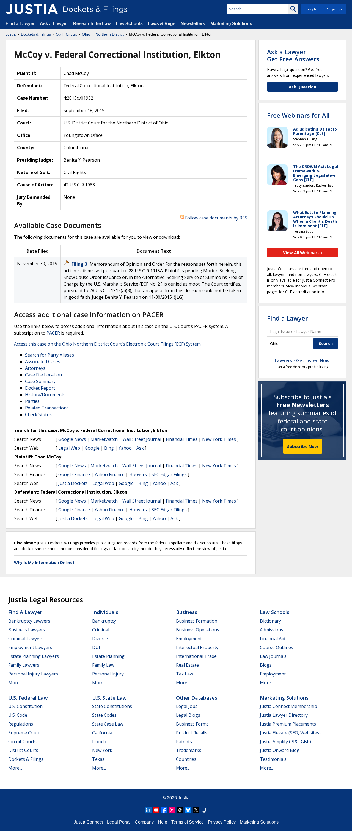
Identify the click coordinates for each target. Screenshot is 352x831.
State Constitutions (112, 706)
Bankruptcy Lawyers (29, 621)
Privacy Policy (222, 822)
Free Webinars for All (298, 115)
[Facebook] (164, 810)
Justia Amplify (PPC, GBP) (285, 741)
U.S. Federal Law (28, 697)
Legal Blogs (188, 715)
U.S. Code (17, 715)
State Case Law (107, 724)
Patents (184, 741)
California (102, 733)
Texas (98, 759)
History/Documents (45, 395)
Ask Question (302, 86)
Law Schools (129, 23)
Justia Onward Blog (279, 750)
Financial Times (181, 439)
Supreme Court (24, 733)
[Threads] (180, 810)
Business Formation (196, 621)
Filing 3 (80, 264)
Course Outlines (276, 647)
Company (144, 822)
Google (92, 448)
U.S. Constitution (25, 706)
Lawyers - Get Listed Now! (303, 360)
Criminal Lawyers (25, 639)
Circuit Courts (22, 741)
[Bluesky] (188, 810)
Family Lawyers (23, 665)
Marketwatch (104, 439)
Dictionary (270, 621)
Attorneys (35, 368)
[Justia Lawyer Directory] (204, 810)
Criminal (100, 630)
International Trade (196, 656)
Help (162, 822)
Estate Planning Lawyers (33, 656)
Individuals (105, 612)
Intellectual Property (197, 647)
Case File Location (43, 375)
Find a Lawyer (20, 23)
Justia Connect (88, 822)
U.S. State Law (109, 697)
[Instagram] (172, 810)
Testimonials (273, 759)
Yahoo (125, 448)
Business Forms (192, 724)
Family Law (103, 665)
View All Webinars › (302, 252)
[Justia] (32, 9)
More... (15, 683)
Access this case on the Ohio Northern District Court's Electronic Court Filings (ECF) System (107, 344)
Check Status (38, 414)
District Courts (23, 750)
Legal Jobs (186, 706)
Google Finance (74, 474)
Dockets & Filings (25, 759)
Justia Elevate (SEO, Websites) (290, 733)
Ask (140, 448)
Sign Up (334, 9)
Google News (72, 439)
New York (102, 750)
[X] (196, 810)
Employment (189, 639)
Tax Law (184, 674)
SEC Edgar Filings (169, 474)
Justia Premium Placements (288, 724)
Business (186, 612)
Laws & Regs (161, 23)
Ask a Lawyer (54, 23)
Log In (312, 9)
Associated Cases (42, 362)
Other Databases (196, 697)
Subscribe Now (302, 446)
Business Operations (197, 630)
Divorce (100, 639)
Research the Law (92, 23)
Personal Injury (108, 674)
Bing (109, 448)
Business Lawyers (26, 630)
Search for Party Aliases (49, 355)
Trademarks (188, 750)
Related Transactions (47, 408)
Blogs (266, 665)
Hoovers (138, 474)
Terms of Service (187, 822)
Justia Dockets (73, 483)
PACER (53, 333)
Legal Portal (119, 822)
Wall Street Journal (141, 439)
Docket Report (40, 388)
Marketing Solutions (231, 23)
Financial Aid (272, 639)
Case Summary (40, 381)
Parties (32, 401)
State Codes (104, 715)
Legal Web (69, 448)
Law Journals (273, 656)
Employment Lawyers (30, 647)
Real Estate (187, 665)
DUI (96, 647)
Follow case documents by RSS (215, 218)
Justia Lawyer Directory (284, 715)
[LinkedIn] (148, 810)
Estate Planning (108, 656)
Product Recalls (191, 733)
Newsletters (193, 23)
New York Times (219, 439)
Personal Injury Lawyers (33, 674)
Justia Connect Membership (288, 706)
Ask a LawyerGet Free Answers (293, 55)
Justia (183, 797)
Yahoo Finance (110, 474)
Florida (99, 741)
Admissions (271, 630)
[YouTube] (156, 810)
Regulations (20, 724)
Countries (186, 759)
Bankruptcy (104, 621)
